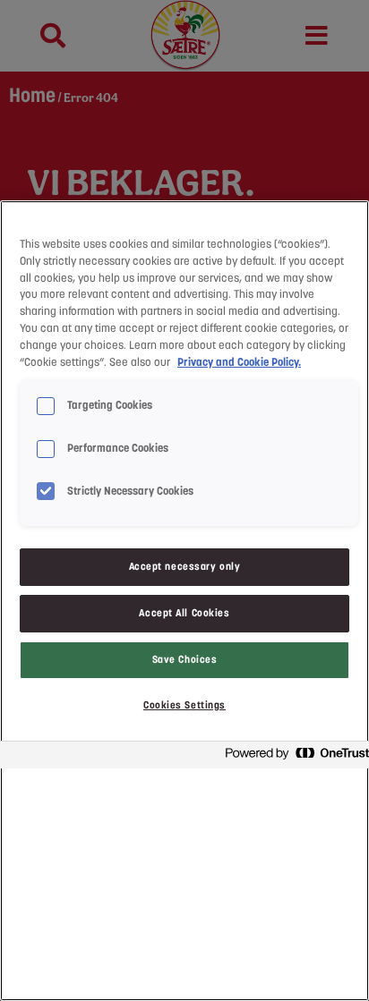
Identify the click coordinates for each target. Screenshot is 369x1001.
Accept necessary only (185, 566)
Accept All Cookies (184, 613)
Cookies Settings (184, 705)
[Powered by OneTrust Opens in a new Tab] (292, 757)
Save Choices (185, 659)
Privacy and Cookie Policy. (239, 362)
